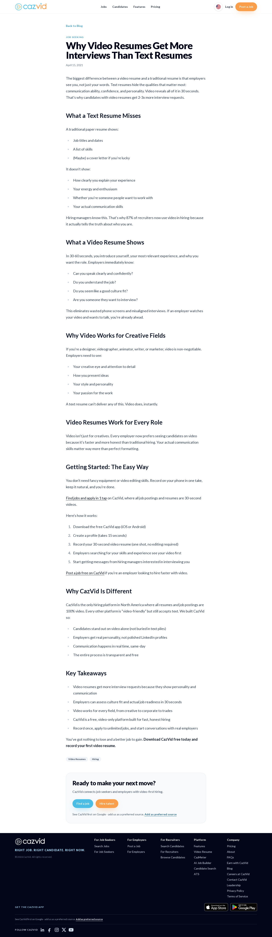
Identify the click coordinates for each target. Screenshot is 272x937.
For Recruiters (169, 851)
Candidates (120, 6)
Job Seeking (75, 37)
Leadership (234, 885)
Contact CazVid (237, 879)
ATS (196, 874)
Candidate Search (205, 868)
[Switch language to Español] (218, 6)
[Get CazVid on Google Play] (243, 907)
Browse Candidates (173, 857)
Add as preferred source (161, 814)
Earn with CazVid (237, 863)
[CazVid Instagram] (56, 929)
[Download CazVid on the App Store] (216, 907)
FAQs (230, 857)
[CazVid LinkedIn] (42, 929)
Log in (229, 6)
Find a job (82, 803)
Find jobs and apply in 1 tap (86, 498)
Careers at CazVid (238, 874)
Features (139, 6)
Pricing (155, 6)
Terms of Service (237, 896)
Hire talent (107, 803)
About (231, 851)
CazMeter (200, 857)
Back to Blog (74, 25)
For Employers (136, 851)
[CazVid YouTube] (71, 929)
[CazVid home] (31, 7)
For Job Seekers (104, 851)
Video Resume (203, 851)
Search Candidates (172, 846)
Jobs (104, 6)
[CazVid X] (64, 929)
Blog (230, 868)
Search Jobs (101, 846)
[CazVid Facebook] (49, 929)
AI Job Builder (202, 863)
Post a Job (246, 6)
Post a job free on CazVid (85, 573)
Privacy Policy (235, 890)
